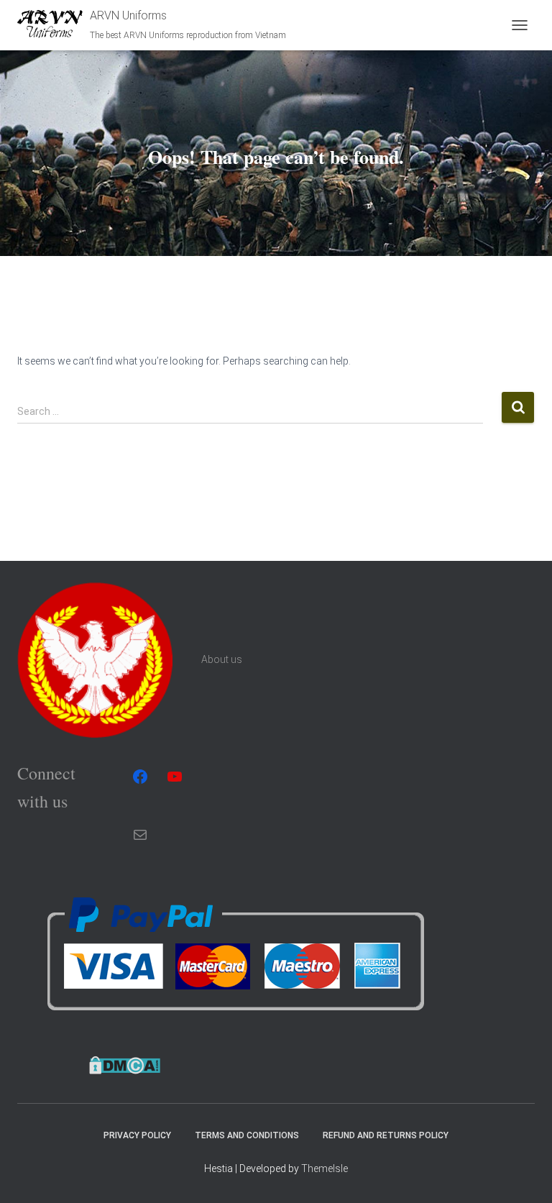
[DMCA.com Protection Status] (124, 1063)
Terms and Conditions (247, 1135)
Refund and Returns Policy (385, 1135)
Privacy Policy (137, 1135)
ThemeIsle (324, 1168)
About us (221, 659)
